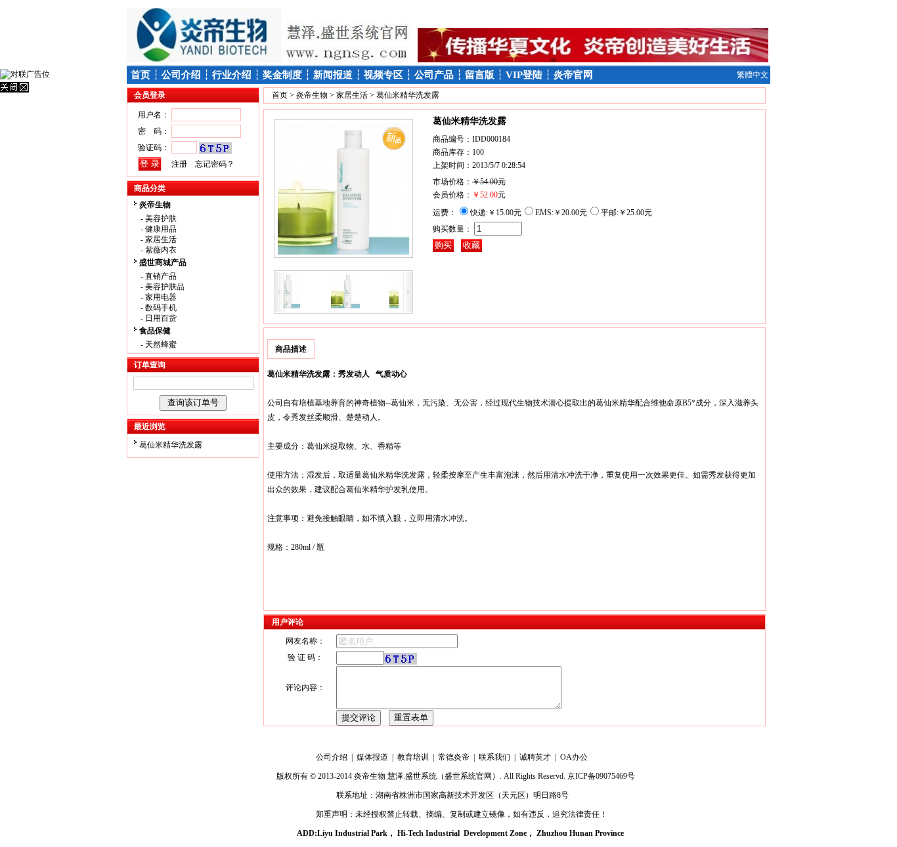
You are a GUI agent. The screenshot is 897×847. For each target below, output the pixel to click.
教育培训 (413, 757)
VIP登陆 (524, 75)
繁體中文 (752, 74)
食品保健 (155, 330)
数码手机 (161, 307)
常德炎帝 (454, 757)
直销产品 (161, 276)
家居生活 (161, 239)
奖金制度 (282, 75)
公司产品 (434, 75)
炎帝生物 (155, 204)
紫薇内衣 (161, 250)
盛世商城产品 (162, 262)
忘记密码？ (214, 164)
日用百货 (161, 318)
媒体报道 (372, 757)
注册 (179, 164)
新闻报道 (333, 75)
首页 (140, 75)
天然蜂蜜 (161, 344)
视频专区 (383, 75)
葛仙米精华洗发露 (170, 444)
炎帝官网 (573, 75)
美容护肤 (161, 218)
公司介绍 (181, 75)
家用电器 (161, 297)
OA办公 (574, 757)
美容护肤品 (165, 286)
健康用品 (161, 229)
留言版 (479, 75)
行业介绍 (232, 75)
